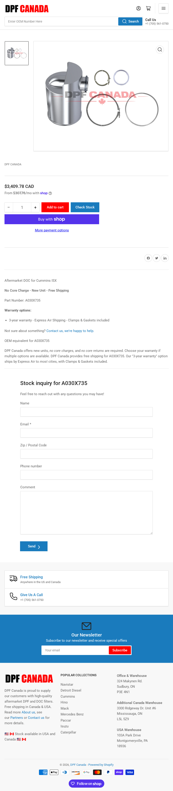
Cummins (68, 696)
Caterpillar (68, 732)
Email (25, 424)
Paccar (66, 720)
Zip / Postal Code (33, 445)
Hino (64, 702)
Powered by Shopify (101, 764)
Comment (27, 487)
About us (28, 712)
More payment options (52, 230)
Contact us (36, 718)
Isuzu (64, 726)
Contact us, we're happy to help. (70, 331)
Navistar (67, 685)
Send (31, 546)
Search (133, 21)
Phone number (31, 466)
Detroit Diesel (71, 690)
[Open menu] (163, 8)
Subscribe (119, 650)
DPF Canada (13, 164)
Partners (16, 718)
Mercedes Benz (72, 714)
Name (24, 403)
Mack (65, 708)
